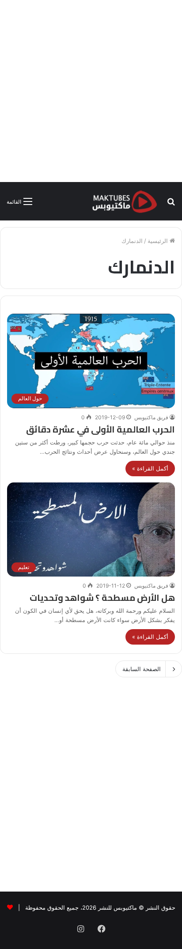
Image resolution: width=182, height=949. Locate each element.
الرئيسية (159, 240)
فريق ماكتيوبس (151, 417)
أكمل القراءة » (150, 468)
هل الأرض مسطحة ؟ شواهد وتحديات (102, 597)
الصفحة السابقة (141, 668)
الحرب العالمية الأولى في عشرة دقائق (100, 429)
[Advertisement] (91, 91)
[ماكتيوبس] (124, 201)
